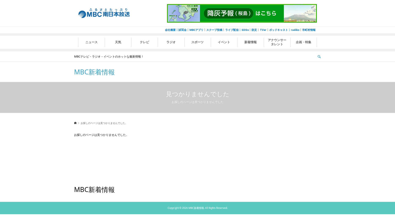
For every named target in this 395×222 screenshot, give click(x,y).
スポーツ (197, 42)
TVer (263, 29)
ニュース (91, 42)
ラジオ (171, 42)
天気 (118, 42)
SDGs (245, 29)
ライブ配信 (232, 29)
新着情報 (250, 42)
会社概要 (170, 29)
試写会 (183, 29)
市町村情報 (309, 29)
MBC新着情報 (94, 71)
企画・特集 (303, 42)
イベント (224, 42)
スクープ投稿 (214, 29)
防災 (254, 29)
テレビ (144, 42)
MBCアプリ (196, 29)
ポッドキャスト (278, 29)
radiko (295, 29)
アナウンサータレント (277, 42)
